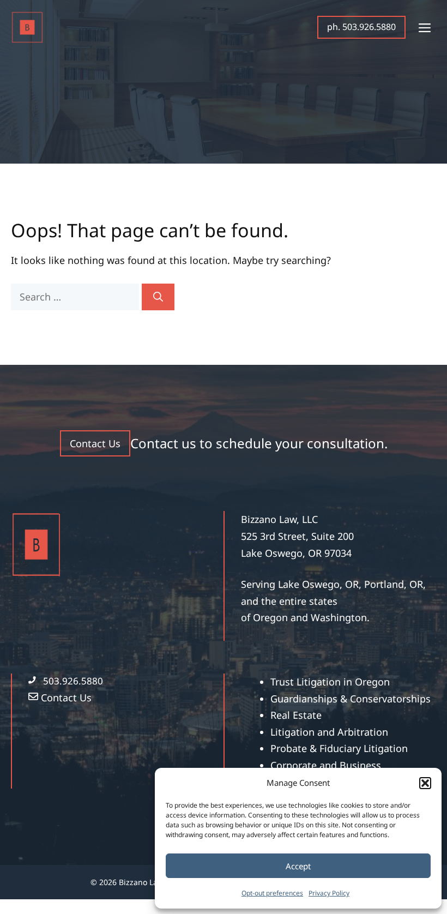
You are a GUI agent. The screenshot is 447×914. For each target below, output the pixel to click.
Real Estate (296, 714)
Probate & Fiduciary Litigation (339, 748)
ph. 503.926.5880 (361, 27)
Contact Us (95, 443)
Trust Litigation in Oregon (330, 681)
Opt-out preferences (272, 893)
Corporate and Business (325, 765)
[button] (425, 783)
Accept (298, 866)
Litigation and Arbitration (329, 731)
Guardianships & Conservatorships (350, 698)
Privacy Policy (329, 893)
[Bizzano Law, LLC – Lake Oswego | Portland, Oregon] (27, 27)
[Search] (158, 297)
